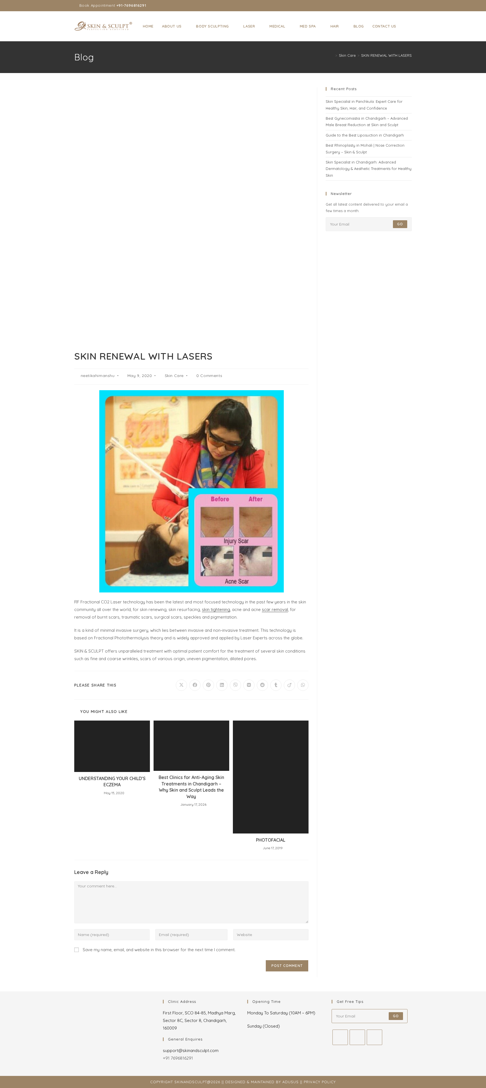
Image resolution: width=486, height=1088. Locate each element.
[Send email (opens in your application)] (409, 5)
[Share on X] (181, 685)
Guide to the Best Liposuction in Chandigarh (365, 135)
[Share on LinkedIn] (222, 685)
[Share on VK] (249, 685)
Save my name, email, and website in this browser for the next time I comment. (159, 949)
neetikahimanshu (98, 375)
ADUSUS (290, 1082)
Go (400, 224)
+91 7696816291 (178, 1058)
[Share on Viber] (235, 685)
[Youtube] (374, 1037)
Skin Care (174, 375)
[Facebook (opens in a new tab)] (391, 5)
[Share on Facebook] (195, 685)
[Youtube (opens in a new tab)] (403, 5)
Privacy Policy (320, 1082)
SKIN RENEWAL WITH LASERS (386, 55)
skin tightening (216, 609)
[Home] (332, 55)
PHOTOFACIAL (270, 840)
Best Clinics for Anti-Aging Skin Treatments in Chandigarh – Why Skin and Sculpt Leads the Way (191, 786)
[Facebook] (340, 1037)
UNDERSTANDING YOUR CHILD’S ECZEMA (112, 781)
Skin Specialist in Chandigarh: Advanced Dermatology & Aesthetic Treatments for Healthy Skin (368, 169)
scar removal (275, 609)
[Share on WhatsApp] (303, 685)
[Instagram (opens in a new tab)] (397, 5)
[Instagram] (357, 1037)
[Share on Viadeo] (289, 685)
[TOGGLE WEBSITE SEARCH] (406, 26)
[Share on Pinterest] (208, 685)
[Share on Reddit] (262, 685)
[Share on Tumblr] (276, 685)
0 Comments (209, 375)
